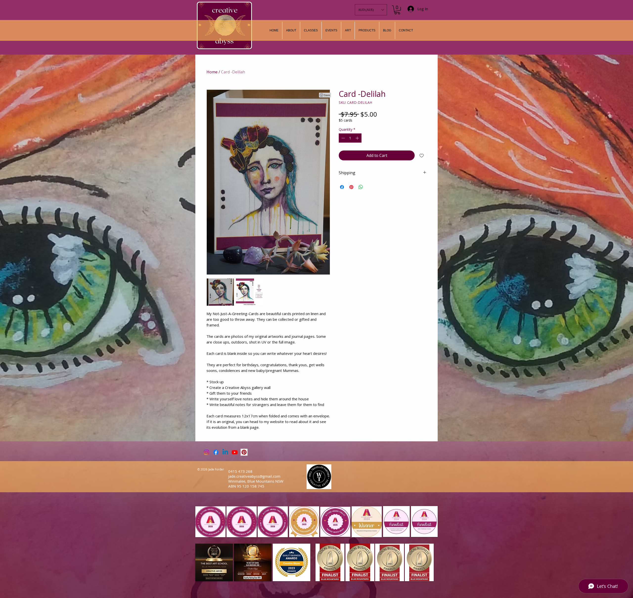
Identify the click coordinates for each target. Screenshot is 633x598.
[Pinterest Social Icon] (244, 452)
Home (212, 72)
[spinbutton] (350, 138)
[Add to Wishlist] (422, 155)
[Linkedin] (225, 452)
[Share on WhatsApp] (361, 187)
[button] (348, 30)
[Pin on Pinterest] (351, 187)
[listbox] (371, 9)
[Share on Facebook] (342, 187)
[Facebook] (215, 452)
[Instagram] (206, 452)
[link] (397, 9)
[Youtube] (234, 452)
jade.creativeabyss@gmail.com (254, 476)
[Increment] (358, 138)
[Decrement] (342, 138)
